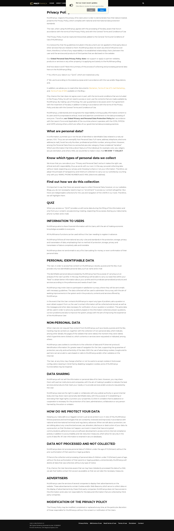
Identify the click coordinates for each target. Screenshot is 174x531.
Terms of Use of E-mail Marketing (111, 88)
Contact (141, 523)
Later (91, 10)
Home (52, 3)
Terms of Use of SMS (59, 91)
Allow (102, 10)
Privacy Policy (83, 523)
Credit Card (61, 3)
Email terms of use (110, 523)
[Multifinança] (38, 4)
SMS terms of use (96, 523)
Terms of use (122, 523)
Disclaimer (93, 88)
